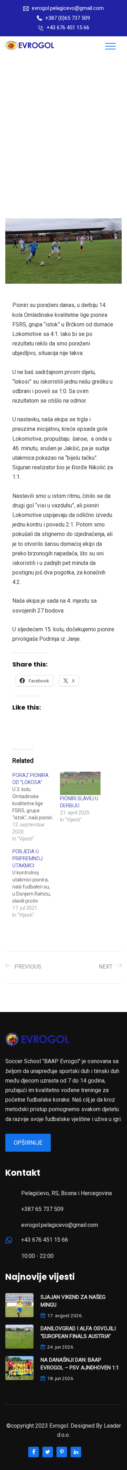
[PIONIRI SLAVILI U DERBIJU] (80, 783)
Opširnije (28, 1142)
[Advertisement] (63, 123)
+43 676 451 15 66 (68, 27)
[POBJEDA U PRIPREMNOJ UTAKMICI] (36, 883)
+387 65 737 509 (42, 1209)
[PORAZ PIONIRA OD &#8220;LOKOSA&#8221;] (36, 807)
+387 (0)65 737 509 (67, 18)
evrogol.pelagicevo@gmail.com (68, 8)
